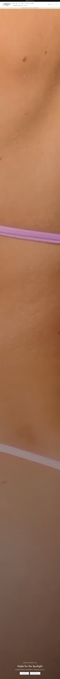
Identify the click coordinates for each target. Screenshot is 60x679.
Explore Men (24, 673)
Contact (25, 5)
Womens (13, 3)
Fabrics (22, 3)
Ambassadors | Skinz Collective (18, 5)
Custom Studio (27, 3)
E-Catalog (31, 3)
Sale (19, 3)
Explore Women (35, 673)
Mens (17, 3)
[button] (49, 4)
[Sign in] (54, 4)
